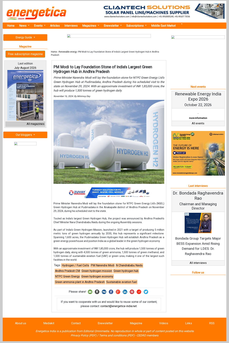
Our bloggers (24, 134)
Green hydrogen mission (97, 271)
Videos (163, 323)
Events (38, 25)
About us (20, 323)
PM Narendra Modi (102, 265)
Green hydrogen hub (126, 271)
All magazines (35, 124)
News (23, 25)
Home (10, 25)
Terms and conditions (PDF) (117, 335)
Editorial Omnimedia (96, 331)
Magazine (136, 323)
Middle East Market (163, 25)
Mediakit (48, 323)
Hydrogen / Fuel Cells (75, 265)
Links (188, 323)
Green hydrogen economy (97, 276)
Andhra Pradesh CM (67, 271)
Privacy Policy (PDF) (83, 335)
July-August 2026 (25, 67)
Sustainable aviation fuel (121, 282)
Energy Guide (24, 37)
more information (198, 118)
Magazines (89, 25)
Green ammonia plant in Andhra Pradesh (80, 282)
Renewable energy (68, 52)
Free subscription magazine (25, 54)
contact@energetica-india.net (118, 306)
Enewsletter (112, 25)
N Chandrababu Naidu (129, 265)
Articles (55, 25)
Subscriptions (135, 25)
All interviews (198, 263)
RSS (212, 323)
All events (198, 123)
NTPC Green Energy (67, 276)
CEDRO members (147, 335)
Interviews (71, 25)
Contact (76, 323)
